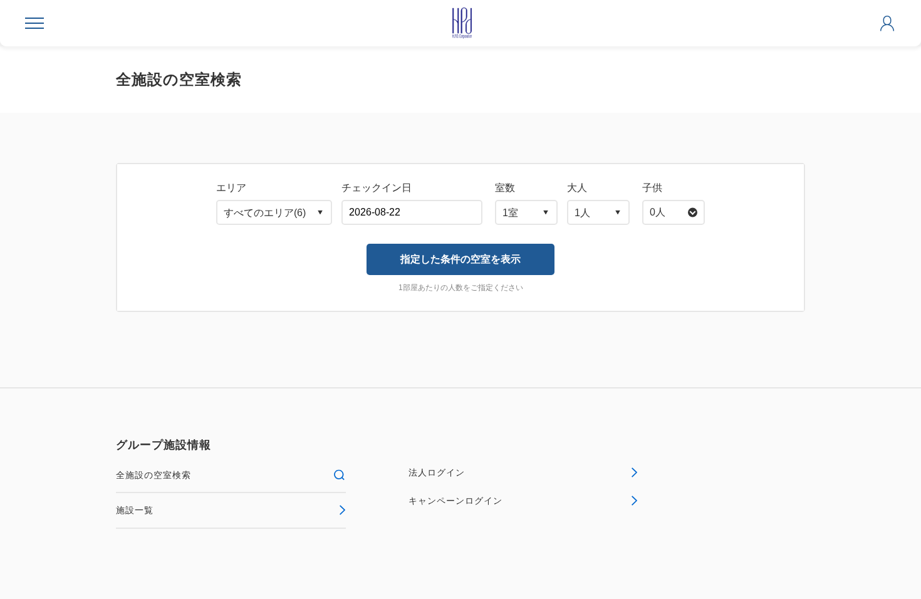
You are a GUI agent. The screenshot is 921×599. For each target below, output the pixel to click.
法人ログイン (436, 472)
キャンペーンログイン (455, 501)
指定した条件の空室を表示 (460, 259)
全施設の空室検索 (153, 475)
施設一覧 (135, 510)
